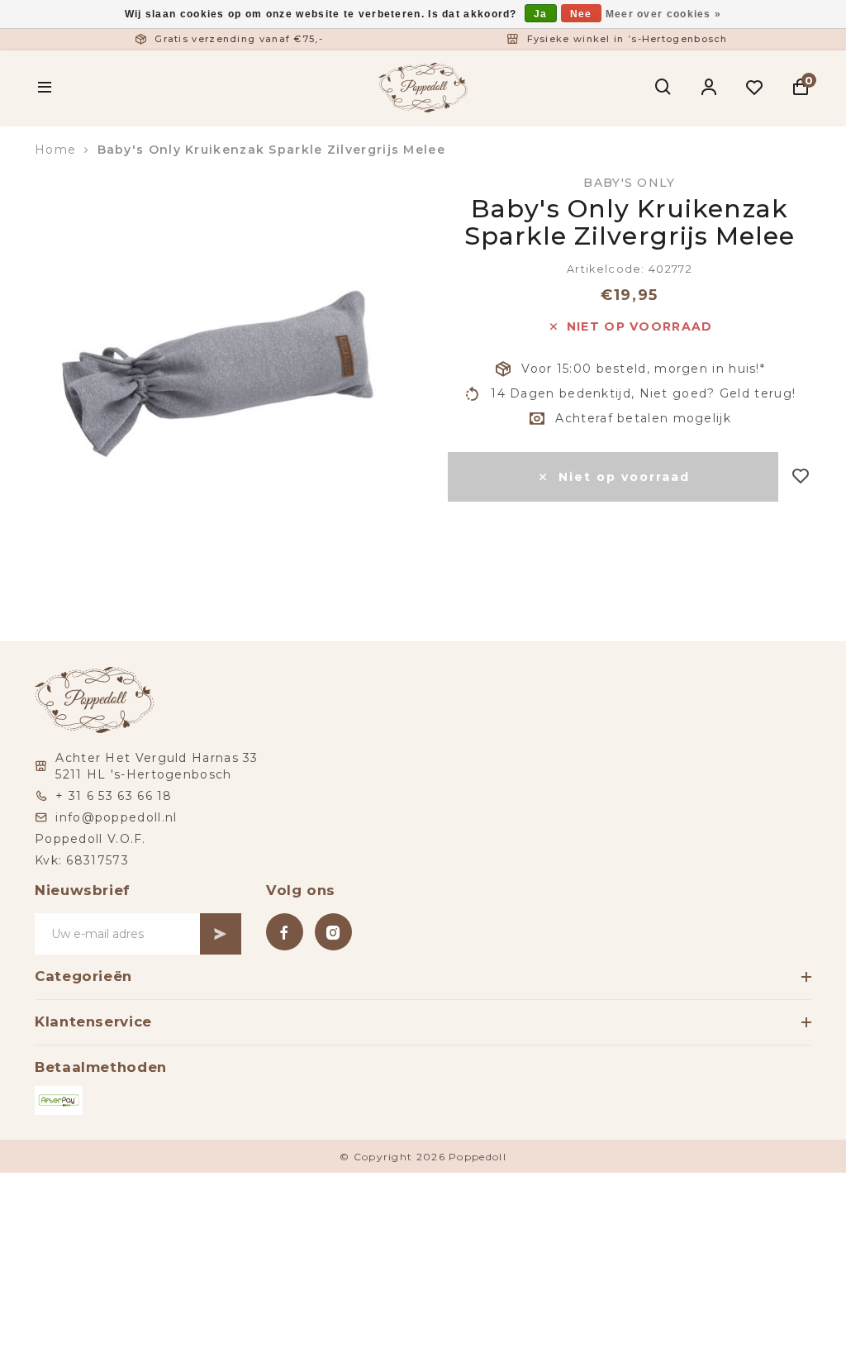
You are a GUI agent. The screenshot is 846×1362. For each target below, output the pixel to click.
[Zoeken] (664, 88)
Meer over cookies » (664, 14)
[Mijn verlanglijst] (754, 88)
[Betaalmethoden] (59, 1100)
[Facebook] (284, 931)
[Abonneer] (220, 934)
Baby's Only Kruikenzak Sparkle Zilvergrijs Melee (271, 149)
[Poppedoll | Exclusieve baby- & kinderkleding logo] (423, 86)
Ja (541, 14)
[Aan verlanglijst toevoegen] (801, 477)
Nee (581, 14)
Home (55, 149)
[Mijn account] (709, 88)
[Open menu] (45, 87)
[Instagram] (333, 931)
